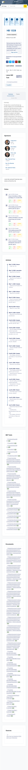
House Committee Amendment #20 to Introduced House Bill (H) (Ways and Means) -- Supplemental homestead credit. (14, 461)
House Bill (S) (12, 449)
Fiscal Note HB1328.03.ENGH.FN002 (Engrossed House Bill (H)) (13, 670)
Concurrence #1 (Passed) (11, 715)
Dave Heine (13, 146)
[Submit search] (25, 6)
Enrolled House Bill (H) (12, 82)
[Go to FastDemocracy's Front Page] (2, 2)
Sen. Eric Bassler (10, 163)
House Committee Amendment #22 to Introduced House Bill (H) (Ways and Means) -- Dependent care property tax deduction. (14, 477)
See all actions (18, 65)
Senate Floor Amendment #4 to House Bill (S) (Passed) (14, 528)
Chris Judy (13, 153)
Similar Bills (14, 98)
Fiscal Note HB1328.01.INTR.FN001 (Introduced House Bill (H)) (13, 653)
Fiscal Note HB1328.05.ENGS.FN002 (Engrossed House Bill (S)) (13, 686)
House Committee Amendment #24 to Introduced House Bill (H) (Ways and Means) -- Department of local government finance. (14, 494)
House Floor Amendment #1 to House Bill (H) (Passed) (14, 509)
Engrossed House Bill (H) (12, 446)
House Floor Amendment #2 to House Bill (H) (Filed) (14, 513)
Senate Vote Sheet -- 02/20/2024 (12, 711)
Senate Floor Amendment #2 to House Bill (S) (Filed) (14, 520)
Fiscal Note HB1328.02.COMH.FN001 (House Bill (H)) (13, 659)
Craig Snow (13, 140)
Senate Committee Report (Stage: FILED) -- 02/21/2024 (13, 702)
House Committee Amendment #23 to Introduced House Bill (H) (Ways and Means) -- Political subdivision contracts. (14, 485)
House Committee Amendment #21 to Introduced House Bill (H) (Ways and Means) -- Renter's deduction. (14, 469)
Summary (10, 94)
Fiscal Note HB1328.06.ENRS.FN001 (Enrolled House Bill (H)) (14, 691)
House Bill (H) (12, 443)
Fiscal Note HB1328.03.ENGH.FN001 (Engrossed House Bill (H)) (13, 664)
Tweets (18, 94)
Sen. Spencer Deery (10, 167)
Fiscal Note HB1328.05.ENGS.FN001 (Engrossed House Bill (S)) (13, 680)
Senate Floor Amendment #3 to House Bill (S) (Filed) (14, 524)
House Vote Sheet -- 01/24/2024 (12, 707)
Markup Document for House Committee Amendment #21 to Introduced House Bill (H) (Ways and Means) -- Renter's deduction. (14, 620)
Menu (17, 1)
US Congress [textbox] (5, 6)
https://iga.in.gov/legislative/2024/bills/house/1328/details (14, 737)
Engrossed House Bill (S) (12, 452)
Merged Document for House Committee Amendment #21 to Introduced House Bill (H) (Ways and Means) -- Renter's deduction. (14, 629)
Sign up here (14, 52)
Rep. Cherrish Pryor (10, 159)
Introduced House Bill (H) (12, 440)
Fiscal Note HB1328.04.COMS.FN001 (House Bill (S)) (13, 675)
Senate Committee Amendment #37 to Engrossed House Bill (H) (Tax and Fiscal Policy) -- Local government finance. (13, 502)
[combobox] (5, 6)
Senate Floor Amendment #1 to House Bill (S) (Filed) (14, 516)
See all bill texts (18, 76)
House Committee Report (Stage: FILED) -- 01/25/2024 (13, 697)
